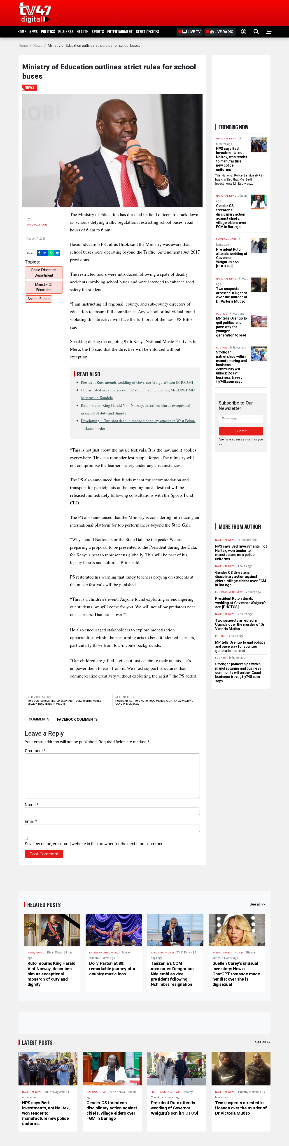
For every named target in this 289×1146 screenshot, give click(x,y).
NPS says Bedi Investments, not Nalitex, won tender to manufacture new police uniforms (231, 159)
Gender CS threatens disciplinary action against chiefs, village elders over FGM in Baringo (231, 216)
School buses (38, 299)
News (33, 31)
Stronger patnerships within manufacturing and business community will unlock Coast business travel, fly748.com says (231, 367)
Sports (98, 31)
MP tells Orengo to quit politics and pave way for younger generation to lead (231, 326)
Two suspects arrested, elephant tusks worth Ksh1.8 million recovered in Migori (64, 702)
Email (31, 821)
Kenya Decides (147, 31)
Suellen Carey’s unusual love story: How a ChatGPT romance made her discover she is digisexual (236, 974)
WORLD (40, 952)
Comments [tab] (39, 719)
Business (65, 31)
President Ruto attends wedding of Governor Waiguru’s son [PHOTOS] (137, 382)
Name (31, 804)
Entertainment (120, 31)
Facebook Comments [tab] (77, 719)
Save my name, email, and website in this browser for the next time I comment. (95, 843)
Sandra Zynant (37, 224)
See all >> (257, 904)
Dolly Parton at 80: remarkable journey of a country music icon (112, 968)
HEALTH (83, 31)
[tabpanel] (112, 794)
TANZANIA (157, 952)
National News (32, 1092)
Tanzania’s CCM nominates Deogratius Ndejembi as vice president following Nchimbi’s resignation (172, 974)
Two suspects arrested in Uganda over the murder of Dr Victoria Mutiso (231, 295)
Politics (48, 31)
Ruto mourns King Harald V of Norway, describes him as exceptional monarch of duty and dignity (51, 974)
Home (21, 31)
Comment (35, 750)
